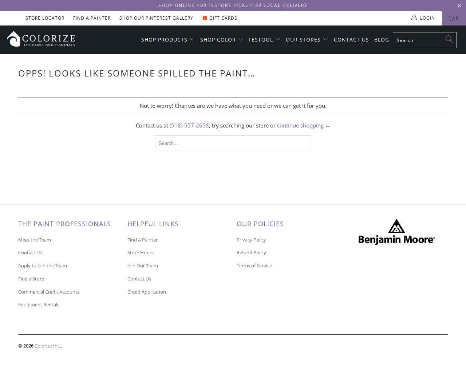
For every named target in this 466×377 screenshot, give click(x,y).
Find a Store (31, 278)
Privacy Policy (251, 239)
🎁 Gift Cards (219, 18)
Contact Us (351, 39)
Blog (381, 39)
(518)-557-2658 (189, 125)
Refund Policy (251, 252)
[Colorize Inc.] (41, 38)
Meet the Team (34, 239)
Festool (262, 39)
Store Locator (44, 18)
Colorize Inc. (48, 345)
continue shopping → (304, 125)
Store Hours (140, 252)
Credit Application (146, 291)
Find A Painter (92, 18)
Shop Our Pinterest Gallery (156, 18)
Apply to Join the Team (42, 265)
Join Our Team (142, 265)
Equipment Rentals (38, 304)
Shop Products (165, 39)
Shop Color (219, 39)
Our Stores (304, 39)
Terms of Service (254, 265)
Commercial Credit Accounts (48, 291)
